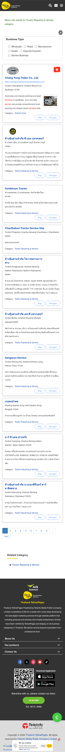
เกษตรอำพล (11, 401)
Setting (43, 746)
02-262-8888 (34, 700)
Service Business (19, 55)
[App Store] (49, 676)
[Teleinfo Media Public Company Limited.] (32, 725)
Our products (12, 645)
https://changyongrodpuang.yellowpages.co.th (24, 81)
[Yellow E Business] (20, 661)
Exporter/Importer (32, 50)
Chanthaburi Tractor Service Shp (24, 228)
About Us (10, 638)
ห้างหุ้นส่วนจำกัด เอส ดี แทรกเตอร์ (24, 314)
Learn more (27, 749)
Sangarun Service (15, 357)
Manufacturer (45, 46)
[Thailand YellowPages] (26, 661)
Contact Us (11, 651)
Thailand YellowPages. (37, 734)
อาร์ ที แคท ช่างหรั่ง (16, 437)
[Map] (40, 117)
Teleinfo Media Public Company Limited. (37, 738)
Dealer (14, 50)
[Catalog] (57, 69)
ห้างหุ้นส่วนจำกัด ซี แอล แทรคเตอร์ (24, 138)
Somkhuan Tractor (16, 188)
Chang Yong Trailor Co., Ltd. (22, 78)
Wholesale (16, 46)
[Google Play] (49, 683)
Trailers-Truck (20, 113)
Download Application (46, 670)
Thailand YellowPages (32, 602)
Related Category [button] (17, 555)
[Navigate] (53, 117)
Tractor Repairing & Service (26, 170)
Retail (30, 46)
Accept (49, 746)
